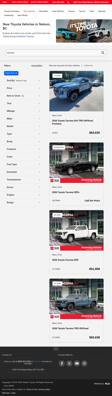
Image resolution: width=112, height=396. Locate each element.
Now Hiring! (23, 15)
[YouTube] (77, 363)
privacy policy (44, 389)
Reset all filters (36, 66)
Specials (101, 11)
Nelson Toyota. (26, 36)
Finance (71, 11)
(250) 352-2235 (58, 2)
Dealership (9, 15)
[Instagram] (84, 363)
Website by (99, 384)
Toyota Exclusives (12, 11)
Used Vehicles (58, 11)
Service (82, 11)
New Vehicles (29, 11)
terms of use (32, 389)
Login (13, 393)
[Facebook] (62, 363)
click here (37, 361)
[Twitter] (69, 363)
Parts (92, 11)
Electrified (43, 11)
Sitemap (5, 393)
